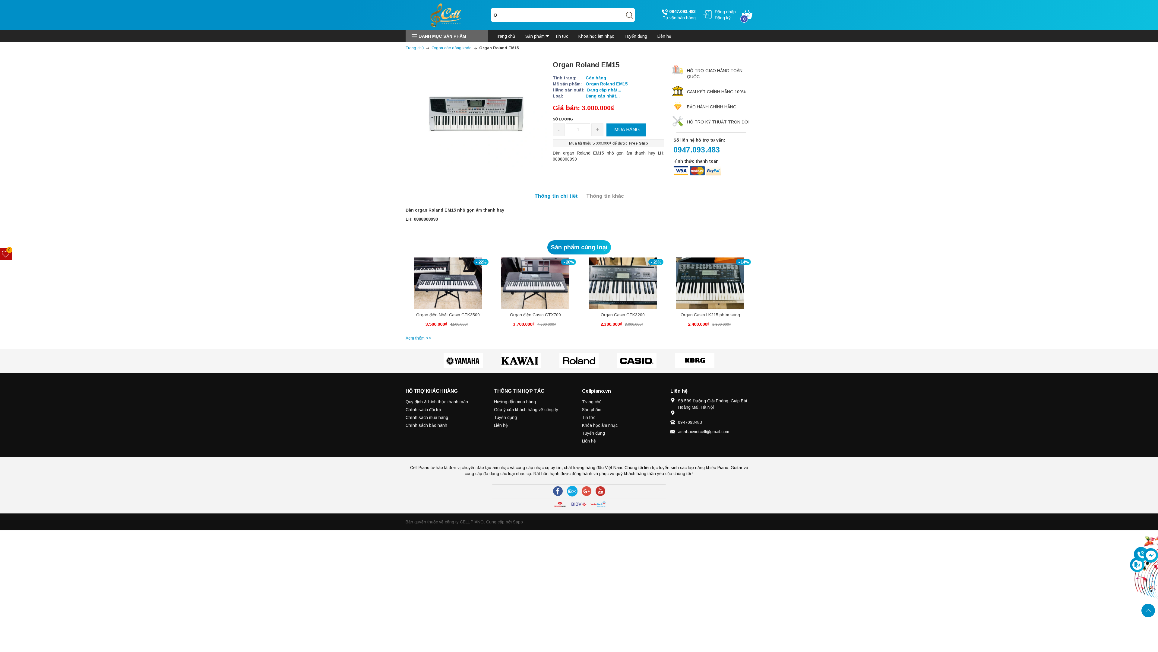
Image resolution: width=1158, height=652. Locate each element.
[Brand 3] (579, 360)
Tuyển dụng (505, 417)
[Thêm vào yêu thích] (443, 286)
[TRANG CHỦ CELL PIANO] (446, 14)
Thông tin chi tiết (556, 196)
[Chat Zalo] (1137, 564)
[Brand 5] (695, 360)
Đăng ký (723, 17)
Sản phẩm (591, 409)
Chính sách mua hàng (427, 417)
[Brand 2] (521, 360)
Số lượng (563, 119)
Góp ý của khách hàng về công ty (526, 409)
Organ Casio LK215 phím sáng (710, 314)
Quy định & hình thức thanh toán (437, 401)
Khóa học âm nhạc (600, 425)
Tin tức (588, 417)
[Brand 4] (637, 360)
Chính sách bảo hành (426, 425)
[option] (448, 295)
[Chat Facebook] (1151, 555)
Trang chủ (592, 401)
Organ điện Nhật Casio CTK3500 (448, 314)
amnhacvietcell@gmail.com (703, 431)
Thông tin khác (605, 196)
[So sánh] (454, 286)
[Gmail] (586, 491)
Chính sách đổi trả (423, 409)
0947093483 (690, 422)
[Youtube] (600, 491)
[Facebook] (558, 491)
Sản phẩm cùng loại (579, 247)
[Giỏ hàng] (747, 13)
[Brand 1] (463, 360)
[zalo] (572, 491)
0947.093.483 (682, 11)
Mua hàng (436, 287)
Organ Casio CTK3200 (623, 314)
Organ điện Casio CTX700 (535, 314)
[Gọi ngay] (1141, 554)
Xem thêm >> (418, 338)
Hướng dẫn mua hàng (515, 401)
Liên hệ (501, 425)
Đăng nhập (725, 11)
